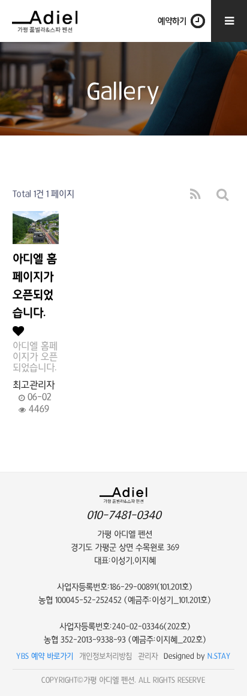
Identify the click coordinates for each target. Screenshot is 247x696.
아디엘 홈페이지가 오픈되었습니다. (35, 286)
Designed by (197, 656)
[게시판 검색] (222, 194)
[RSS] (195, 194)
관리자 (148, 656)
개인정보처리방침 (105, 656)
